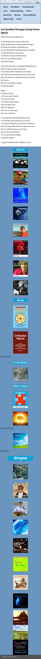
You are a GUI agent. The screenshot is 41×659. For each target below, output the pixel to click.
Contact (19, 19)
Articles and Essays (17, 11)
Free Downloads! (28, 7)
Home (5, 7)
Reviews (17, 15)
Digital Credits (8, 19)
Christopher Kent (12, 657)
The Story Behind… (30, 15)
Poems (28, 11)
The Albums (15, 7)
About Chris (7, 15)
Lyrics (5, 11)
